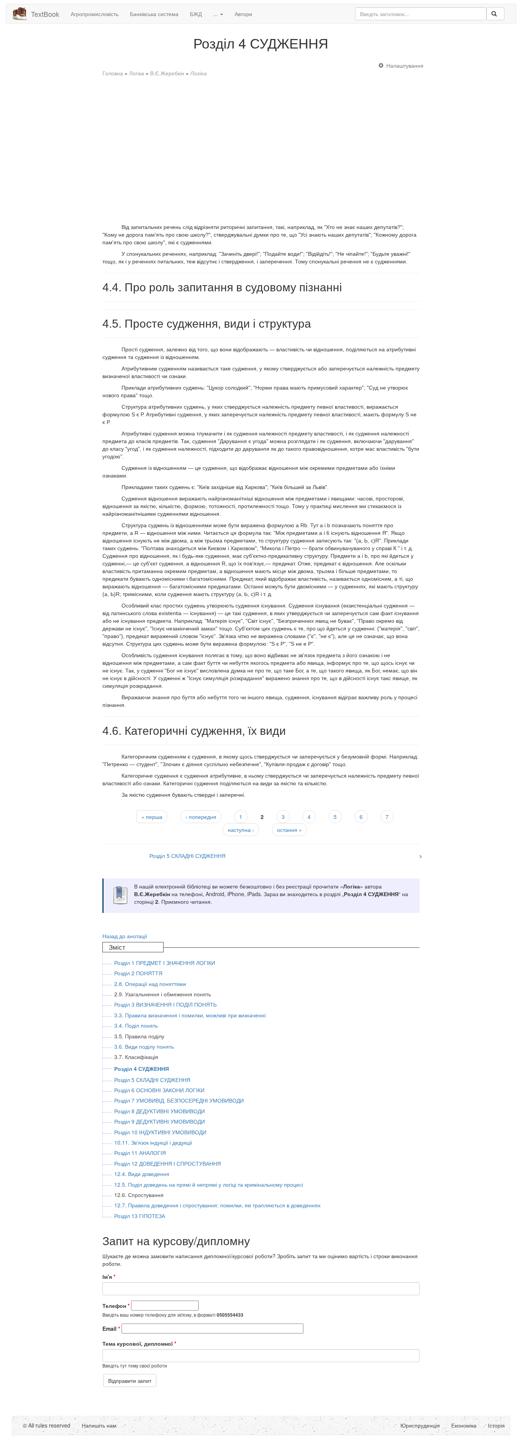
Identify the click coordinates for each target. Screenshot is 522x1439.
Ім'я (108, 1276)
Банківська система (154, 14)
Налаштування (404, 65)
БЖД (196, 14)
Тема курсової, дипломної (139, 1343)
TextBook (45, 14)
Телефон (116, 1305)
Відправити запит (129, 1380)
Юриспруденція (420, 1425)
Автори (243, 14)
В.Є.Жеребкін (167, 73)
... (216, 14)
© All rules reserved (46, 1425)
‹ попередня (200, 816)
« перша (151, 816)
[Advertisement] (261, 146)
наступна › (241, 829)
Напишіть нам (99, 1425)
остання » (289, 829)
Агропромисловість (94, 14)
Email (111, 1328)
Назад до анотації (124, 936)
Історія (496, 1425)
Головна (112, 73)
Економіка (464, 1425)
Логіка (136, 73)
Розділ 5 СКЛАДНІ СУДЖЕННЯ (187, 855)
